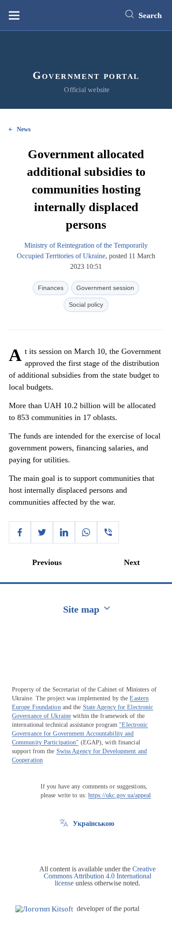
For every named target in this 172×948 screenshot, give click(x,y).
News (23, 129)
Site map (81, 609)
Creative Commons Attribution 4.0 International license (100, 876)
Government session (105, 287)
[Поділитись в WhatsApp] (86, 532)
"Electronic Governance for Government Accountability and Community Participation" (80, 733)
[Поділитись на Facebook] (19, 532)
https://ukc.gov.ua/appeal (119, 795)
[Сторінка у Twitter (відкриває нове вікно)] (64, 843)
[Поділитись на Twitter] (41, 532)
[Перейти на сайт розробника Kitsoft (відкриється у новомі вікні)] (44, 909)
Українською (93, 823)
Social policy (86, 304)
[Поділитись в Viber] (108, 532)
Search (150, 15)
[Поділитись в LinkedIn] (64, 532)
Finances (51, 287)
